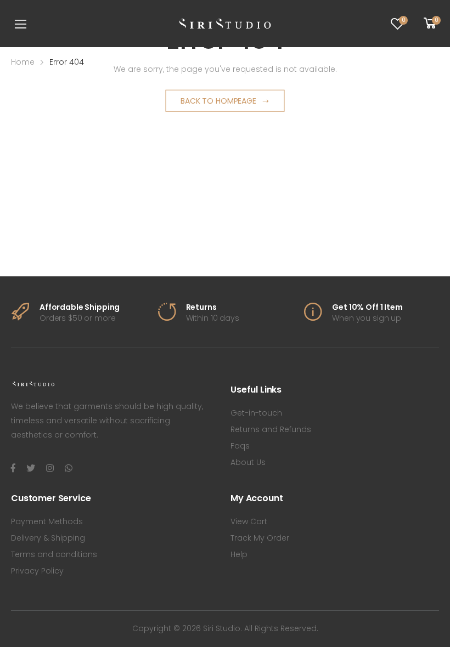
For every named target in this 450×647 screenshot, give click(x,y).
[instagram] (50, 468)
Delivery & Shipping (48, 537)
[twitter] (30, 468)
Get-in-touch (256, 412)
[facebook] (13, 468)
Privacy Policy (37, 570)
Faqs (240, 445)
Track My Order (259, 537)
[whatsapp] (68, 468)
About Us (248, 462)
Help (239, 554)
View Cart (248, 521)
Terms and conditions (54, 554)
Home (23, 61)
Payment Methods (47, 521)
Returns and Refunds (270, 429)
